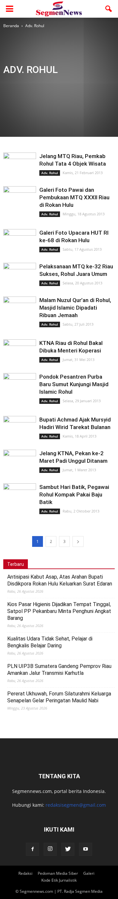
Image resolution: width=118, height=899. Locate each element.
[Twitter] (67, 849)
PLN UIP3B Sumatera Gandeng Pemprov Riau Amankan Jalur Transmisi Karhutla (59, 669)
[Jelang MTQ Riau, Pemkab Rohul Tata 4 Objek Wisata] (19, 163)
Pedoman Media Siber (58, 873)
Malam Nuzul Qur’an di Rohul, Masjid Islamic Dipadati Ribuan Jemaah (75, 307)
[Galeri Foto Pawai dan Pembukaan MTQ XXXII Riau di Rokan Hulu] (19, 197)
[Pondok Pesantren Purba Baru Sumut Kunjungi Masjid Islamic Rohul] (19, 385)
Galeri (88, 873)
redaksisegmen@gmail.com (76, 805)
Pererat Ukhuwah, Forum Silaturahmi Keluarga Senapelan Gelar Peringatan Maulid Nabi (59, 697)
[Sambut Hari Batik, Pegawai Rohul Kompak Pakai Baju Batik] (19, 494)
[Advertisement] (23, 53)
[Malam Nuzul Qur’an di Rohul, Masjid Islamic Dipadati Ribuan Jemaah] (19, 307)
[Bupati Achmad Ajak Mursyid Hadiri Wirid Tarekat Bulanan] (19, 437)
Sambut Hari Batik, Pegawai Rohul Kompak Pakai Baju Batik (74, 494)
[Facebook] (32, 849)
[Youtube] (85, 849)
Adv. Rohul (28, 83)
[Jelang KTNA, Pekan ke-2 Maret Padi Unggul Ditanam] (19, 459)
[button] (109, 9)
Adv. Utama (55, 83)
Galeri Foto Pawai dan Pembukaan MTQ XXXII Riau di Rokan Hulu (74, 197)
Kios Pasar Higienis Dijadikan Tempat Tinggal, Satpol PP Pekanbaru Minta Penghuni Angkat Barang (59, 611)
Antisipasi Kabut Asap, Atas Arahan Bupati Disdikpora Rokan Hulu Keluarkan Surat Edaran (59, 580)
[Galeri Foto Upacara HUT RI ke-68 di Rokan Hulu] (19, 240)
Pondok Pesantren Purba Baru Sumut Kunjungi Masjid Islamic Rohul (73, 384)
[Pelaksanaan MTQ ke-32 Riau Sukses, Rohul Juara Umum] (19, 275)
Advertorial (80, 83)
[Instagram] (50, 849)
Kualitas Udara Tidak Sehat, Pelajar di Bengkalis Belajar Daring (49, 642)
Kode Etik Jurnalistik (59, 880)
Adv (9, 83)
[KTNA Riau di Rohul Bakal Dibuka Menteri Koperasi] (19, 350)
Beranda (11, 25)
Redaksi (25, 873)
